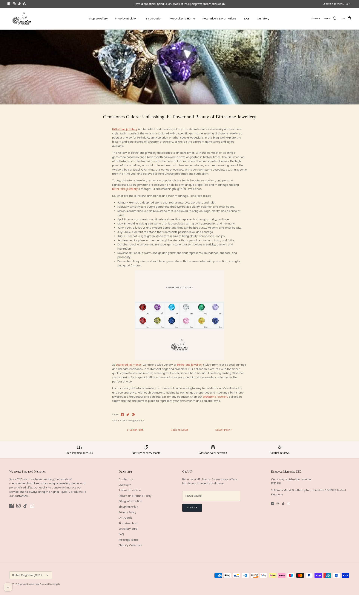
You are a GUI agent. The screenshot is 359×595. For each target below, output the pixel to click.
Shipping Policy (128, 507)
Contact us (126, 479)
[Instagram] (14, 3)
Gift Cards (125, 518)
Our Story (263, 18)
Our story (125, 485)
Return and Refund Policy (135, 496)
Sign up (192, 507)
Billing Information (130, 501)
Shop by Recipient (127, 18)
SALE (246, 18)
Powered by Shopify (50, 584)
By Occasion (154, 18)
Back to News (179, 430)
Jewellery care (128, 529)
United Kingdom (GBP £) (335, 3)
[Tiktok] (19, 3)
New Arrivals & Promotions (219, 18)
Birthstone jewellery (124, 129)
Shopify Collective (130, 545)
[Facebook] (8, 3)
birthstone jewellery (125, 189)
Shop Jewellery (98, 18)
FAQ (121, 534)
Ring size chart (128, 523)
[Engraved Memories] (21, 19)
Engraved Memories (129, 365)
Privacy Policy (127, 512)
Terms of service (130, 490)
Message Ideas (128, 540)
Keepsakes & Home (182, 18)
